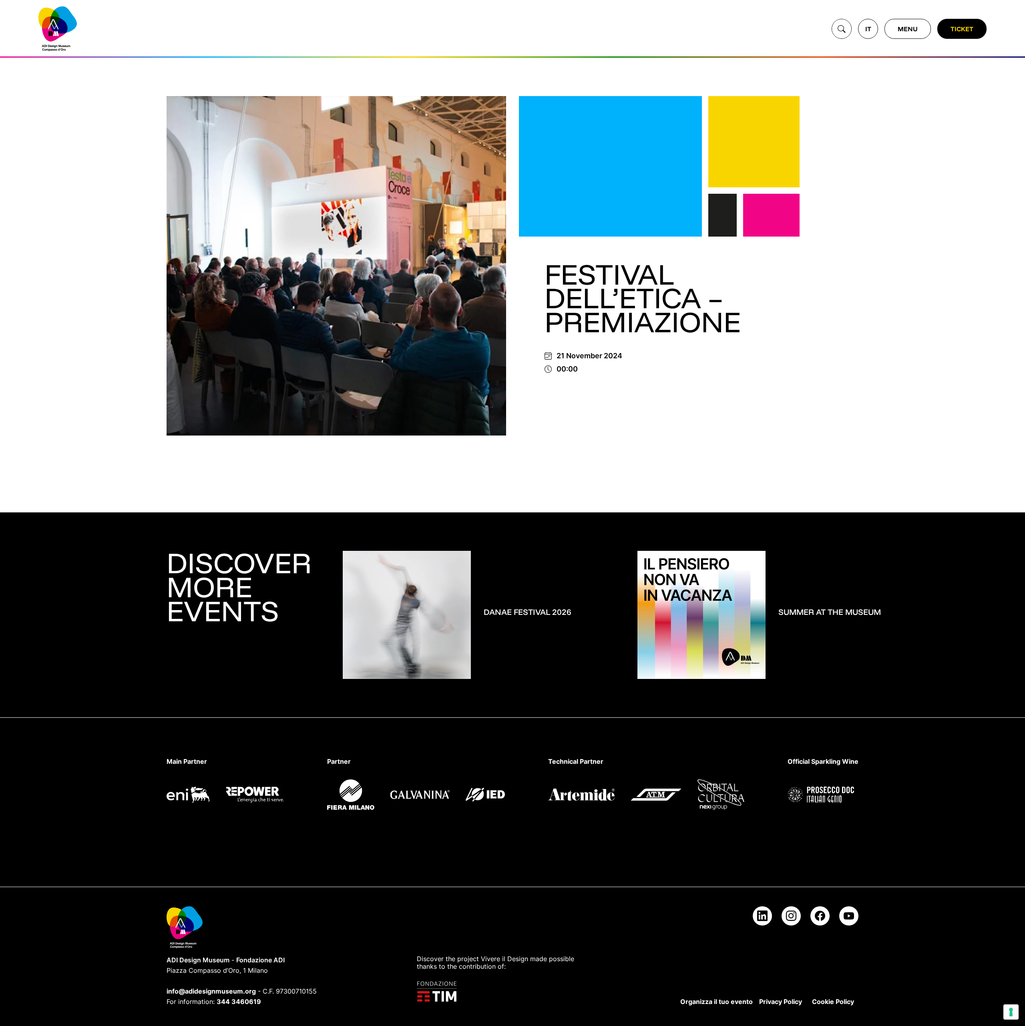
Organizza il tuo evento (716, 1002)
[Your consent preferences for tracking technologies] (1011, 1012)
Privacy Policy (780, 1002)
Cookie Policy (833, 1002)
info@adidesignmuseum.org (211, 991)
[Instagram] (791, 916)
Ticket (962, 29)
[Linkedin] (762, 916)
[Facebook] (820, 916)
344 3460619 (239, 1002)
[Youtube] (848, 916)
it (868, 29)
